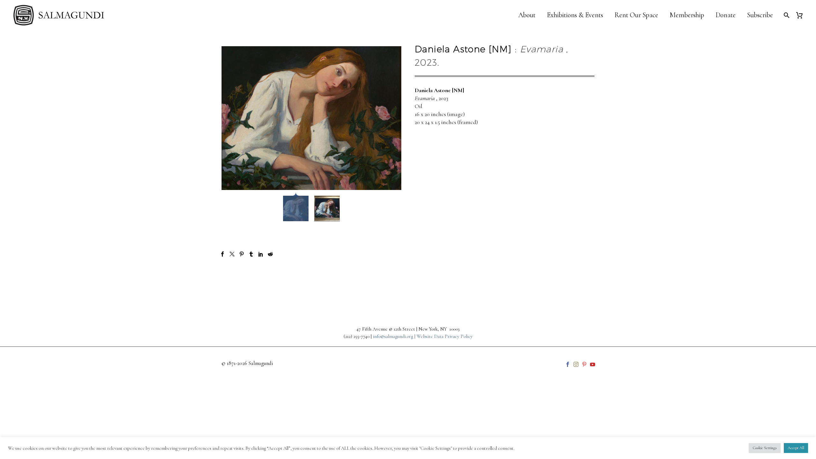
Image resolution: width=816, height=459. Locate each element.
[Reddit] (270, 254)
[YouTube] (592, 364)
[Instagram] (576, 364)
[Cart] (802, 15)
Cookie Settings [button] (765, 447)
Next (578, 277)
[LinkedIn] (260, 254)
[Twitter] (232, 254)
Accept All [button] (796, 447)
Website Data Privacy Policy (445, 336)
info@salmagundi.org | (395, 336)
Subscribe (760, 15)
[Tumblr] (251, 254)
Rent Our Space (636, 15)
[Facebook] (222, 254)
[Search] (786, 15)
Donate (726, 15)
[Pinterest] (241, 254)
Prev (237, 277)
